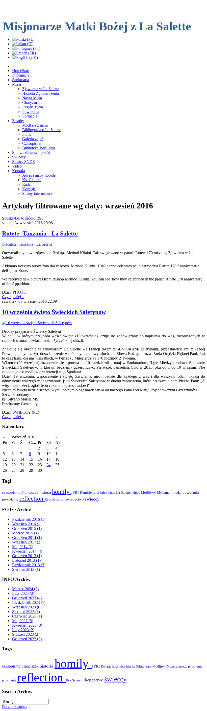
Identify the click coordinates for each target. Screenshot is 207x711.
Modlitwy (149, 492)
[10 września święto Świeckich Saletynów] (37, 323)
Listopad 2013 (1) (26, 560)
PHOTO (20, 292)
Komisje (86, 492)
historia (45, 492)
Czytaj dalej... (13, 297)
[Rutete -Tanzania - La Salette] (27, 244)
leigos (136, 492)
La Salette (124, 492)
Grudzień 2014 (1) (27, 537)
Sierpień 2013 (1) (26, 569)
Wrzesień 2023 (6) (26, 607)
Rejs (48, 499)
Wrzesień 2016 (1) (26, 524)
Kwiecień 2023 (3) (27, 625)
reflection (32, 498)
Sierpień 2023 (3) (26, 611)
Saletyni (58, 499)
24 (48, 465)
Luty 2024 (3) (23, 593)
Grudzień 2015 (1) (27, 528)
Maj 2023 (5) (22, 621)
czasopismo (11, 492)
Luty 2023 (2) (23, 630)
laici (96, 492)
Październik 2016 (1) (28, 519)
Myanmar (164, 492)
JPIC (75, 492)
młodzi (177, 492)
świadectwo (75, 499)
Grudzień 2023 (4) (27, 598)
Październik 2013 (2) (28, 565)
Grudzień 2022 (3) (27, 639)
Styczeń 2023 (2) (25, 634)
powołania (191, 492)
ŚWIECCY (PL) (26, 412)
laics (104, 492)
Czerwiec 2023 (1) (27, 616)
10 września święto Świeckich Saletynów (54, 312)
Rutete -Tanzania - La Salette (40, 233)
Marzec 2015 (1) (25, 533)
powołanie (10, 499)
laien (112, 492)
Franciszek (30, 492)
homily (61, 491)
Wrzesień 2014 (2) (26, 542)
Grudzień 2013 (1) (27, 556)
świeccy (92, 499)
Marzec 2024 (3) (25, 589)
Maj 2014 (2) (22, 546)
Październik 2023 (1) (28, 602)
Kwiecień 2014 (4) (27, 551)
